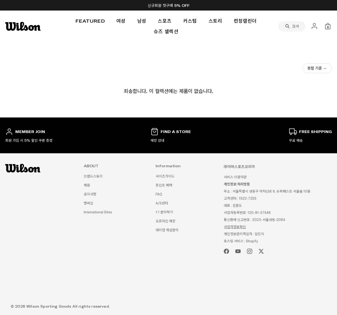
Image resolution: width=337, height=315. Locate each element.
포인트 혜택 (164, 185)
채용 (87, 185)
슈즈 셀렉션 (166, 31)
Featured (90, 21)
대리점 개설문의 (167, 230)
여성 (121, 21)
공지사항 (90, 194)
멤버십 (88, 203)
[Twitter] (261, 251)
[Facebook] (226, 251)
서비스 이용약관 (235, 177)
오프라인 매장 (165, 221)
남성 (141, 21)
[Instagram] (249, 251)
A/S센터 (162, 203)
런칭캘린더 (245, 21)
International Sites (98, 212)
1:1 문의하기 (164, 212)
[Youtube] (238, 251)
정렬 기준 (314, 68)
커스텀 (190, 21)
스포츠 (164, 21)
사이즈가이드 (165, 176)
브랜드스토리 (93, 176)
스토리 (215, 21)
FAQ (159, 194)
